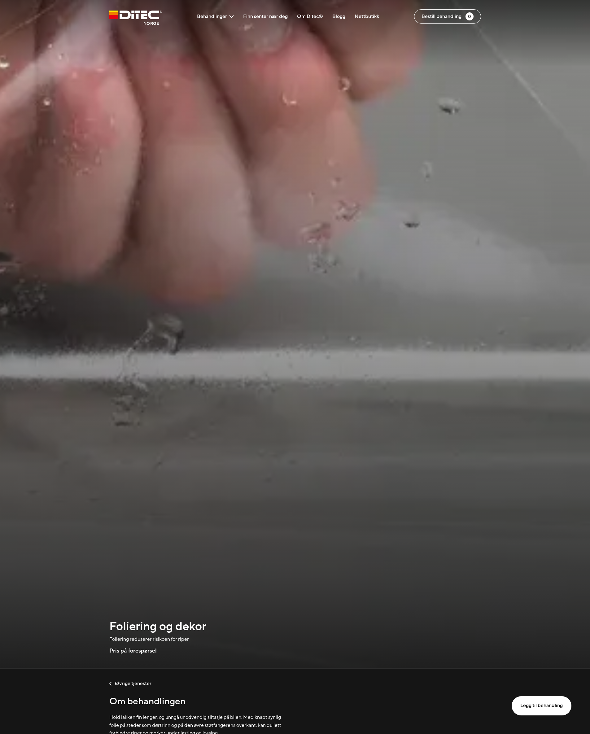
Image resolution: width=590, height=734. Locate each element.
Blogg (338, 16)
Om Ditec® (310, 16)
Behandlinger (212, 16)
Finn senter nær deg (265, 16)
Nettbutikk (367, 16)
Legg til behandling (541, 705)
